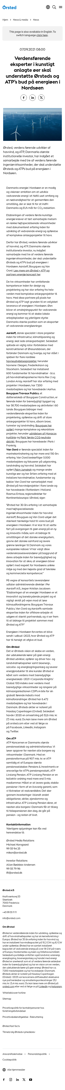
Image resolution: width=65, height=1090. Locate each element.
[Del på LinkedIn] (32, 98)
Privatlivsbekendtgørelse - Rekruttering (23, 1017)
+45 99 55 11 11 (10, 912)
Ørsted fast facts (11, 1026)
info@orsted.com (11, 918)
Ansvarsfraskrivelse (12, 1054)
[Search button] (54, 7)
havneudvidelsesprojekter (21, 361)
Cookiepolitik (10, 1059)
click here (42, 35)
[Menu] (60, 7)
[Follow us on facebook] (4, 1079)
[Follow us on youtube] (30, 1079)
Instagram (56, 986)
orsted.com (8, 986)
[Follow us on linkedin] (17, 1079)
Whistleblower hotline (14, 992)
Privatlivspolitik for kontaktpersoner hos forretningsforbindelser (23, 1009)
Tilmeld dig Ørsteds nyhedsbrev (19, 1032)
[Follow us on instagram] (10, 1079)
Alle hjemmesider (16, 1069)
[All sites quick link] (48, 7)
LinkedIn (43, 986)
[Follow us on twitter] (24, 1079)
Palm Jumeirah (23, 469)
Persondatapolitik (37, 1054)
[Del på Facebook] (24, 98)
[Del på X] (41, 98)
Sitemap (7, 998)
